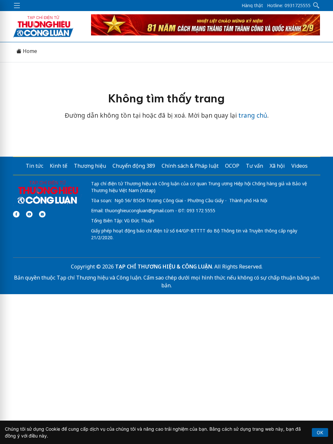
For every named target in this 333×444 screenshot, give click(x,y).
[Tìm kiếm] (316, 5)
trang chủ (252, 115)
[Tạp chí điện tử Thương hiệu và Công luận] (47, 192)
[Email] (42, 214)
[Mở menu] (17, 5)
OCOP (232, 165)
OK (320, 432)
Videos (299, 165)
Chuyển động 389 (134, 165)
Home (29, 51)
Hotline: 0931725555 (289, 5)
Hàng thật (252, 5)
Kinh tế (58, 165)
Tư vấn (254, 165)
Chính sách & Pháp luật (190, 165)
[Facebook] (16, 214)
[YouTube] (29, 214)
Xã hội (277, 165)
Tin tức (34, 165)
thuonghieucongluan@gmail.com (139, 210)
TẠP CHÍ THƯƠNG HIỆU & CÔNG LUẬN (163, 266)
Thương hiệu (90, 165)
